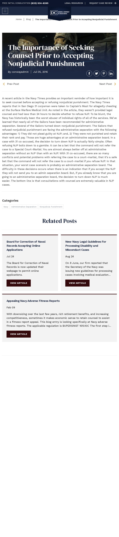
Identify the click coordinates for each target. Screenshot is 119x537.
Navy (5, 207)
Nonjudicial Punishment (51, 207)
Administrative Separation (23, 207)
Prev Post (13, 83)
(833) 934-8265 (39, 3)
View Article (18, 283)
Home (19, 19)
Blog (28, 19)
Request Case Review (100, 3)
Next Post (105, 83)
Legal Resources (74, 3)
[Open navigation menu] (5, 11)
